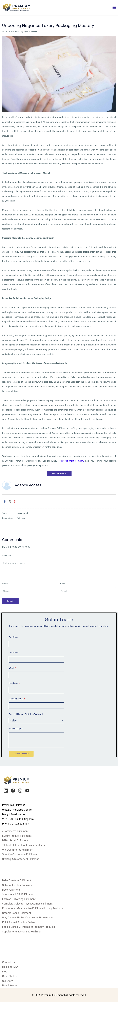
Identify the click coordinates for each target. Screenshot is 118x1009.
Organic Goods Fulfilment (16, 912)
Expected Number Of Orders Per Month (27, 714)
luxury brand (22, 513)
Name (4, 583)
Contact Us (8, 962)
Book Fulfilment (11, 889)
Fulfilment (21, 518)
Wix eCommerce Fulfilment (18, 849)
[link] (59, 38)
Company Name (17, 699)
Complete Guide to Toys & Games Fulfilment (27, 903)
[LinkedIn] (6, 790)
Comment (6, 555)
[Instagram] (20, 790)
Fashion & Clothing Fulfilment (19, 898)
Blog (4, 971)
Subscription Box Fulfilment (17, 885)
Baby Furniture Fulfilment (16, 880)
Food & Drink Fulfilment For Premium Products (28, 926)
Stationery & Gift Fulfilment (17, 894)
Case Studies (9, 976)
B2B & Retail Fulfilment (15, 840)
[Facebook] (13, 790)
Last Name (14, 652)
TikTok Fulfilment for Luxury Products (23, 845)
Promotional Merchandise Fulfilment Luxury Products (32, 908)
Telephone (14, 683)
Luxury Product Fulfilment (17, 835)
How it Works (9, 985)
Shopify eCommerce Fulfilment (20, 854)
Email (62, 583)
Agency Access (30, 32)
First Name (14, 637)
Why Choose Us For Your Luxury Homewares (27, 917)
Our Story (7, 980)
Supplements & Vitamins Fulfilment (22, 931)
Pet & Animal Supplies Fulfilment (20, 922)
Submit (10, 601)
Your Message (16, 728)
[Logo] (16, 7)
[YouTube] (27, 790)
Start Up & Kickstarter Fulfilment (20, 858)
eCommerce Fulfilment (15, 831)
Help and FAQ (10, 966)
